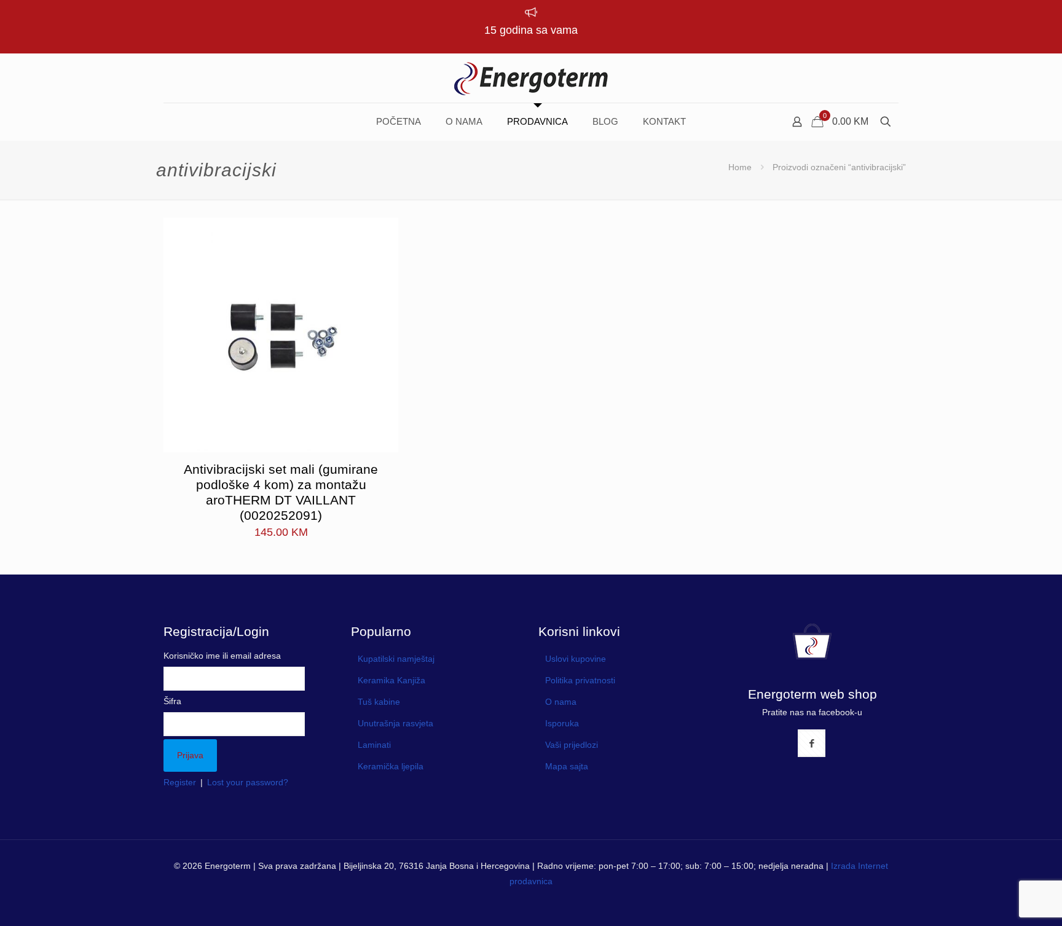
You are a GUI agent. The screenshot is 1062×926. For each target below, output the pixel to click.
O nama (560, 702)
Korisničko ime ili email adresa (222, 656)
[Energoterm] (531, 78)
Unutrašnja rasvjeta (395, 723)
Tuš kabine (379, 702)
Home (740, 167)
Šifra (172, 701)
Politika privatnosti (580, 680)
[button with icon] (811, 743)
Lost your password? (247, 782)
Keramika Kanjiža (391, 680)
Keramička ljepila (390, 766)
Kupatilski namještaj (396, 659)
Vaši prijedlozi (571, 745)
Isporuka (562, 723)
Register (179, 782)
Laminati (374, 745)
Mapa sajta (566, 766)
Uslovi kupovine (575, 659)
